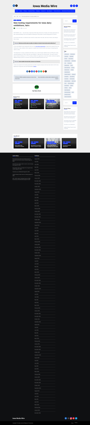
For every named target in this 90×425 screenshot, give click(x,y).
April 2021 (36, 335)
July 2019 (36, 393)
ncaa (65, 83)
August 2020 (37, 357)
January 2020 (37, 377)
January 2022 (37, 310)
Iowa (15, 20)
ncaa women (67, 85)
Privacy (75, 422)
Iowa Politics (49, 102)
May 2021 (36, 332)
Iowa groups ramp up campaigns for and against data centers (53, 146)
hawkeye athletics (67, 74)
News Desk (19, 28)
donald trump (67, 65)
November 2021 (38, 316)
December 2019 (38, 379)
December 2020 (38, 346)
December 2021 (38, 313)
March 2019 (37, 404)
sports (70, 87)
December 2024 (38, 214)
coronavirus (69, 63)
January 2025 (37, 211)
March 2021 (37, 338)
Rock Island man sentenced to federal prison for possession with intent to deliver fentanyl (69, 30)
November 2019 (38, 382)
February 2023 (37, 274)
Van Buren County (67, 94)
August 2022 (37, 291)
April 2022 (36, 302)
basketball (71, 56)
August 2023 (37, 258)
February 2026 (37, 175)
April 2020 (36, 368)
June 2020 (37, 363)
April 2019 (36, 401)
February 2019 (37, 407)
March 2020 (37, 371)
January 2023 (37, 277)
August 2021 (37, 324)
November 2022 (38, 283)
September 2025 (38, 189)
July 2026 (36, 161)
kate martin (66, 78)
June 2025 (37, 197)
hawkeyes (73, 74)
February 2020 (37, 374)
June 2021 (37, 330)
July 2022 (36, 294)
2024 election (73, 54)
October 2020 (37, 352)
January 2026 (37, 178)
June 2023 (37, 263)
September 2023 (38, 255)
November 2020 (38, 349)
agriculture (66, 56)
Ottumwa (66, 87)
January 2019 (37, 410)
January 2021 (37, 343)
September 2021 (38, 321)
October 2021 (37, 319)
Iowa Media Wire (45, 6)
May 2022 (36, 299)
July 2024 (36, 227)
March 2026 (37, 172)
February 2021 (37, 341)
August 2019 (37, 390)
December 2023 (38, 247)
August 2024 (37, 225)
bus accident (71, 58)
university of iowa (67, 92)
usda (72, 92)
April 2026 (36, 169)
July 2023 (36, 261)
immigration (66, 76)
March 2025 (37, 205)
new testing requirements (40, 46)
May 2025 (36, 200)
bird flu (66, 58)
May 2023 (36, 266)
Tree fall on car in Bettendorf (69, 42)
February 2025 (37, 208)
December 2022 (38, 280)
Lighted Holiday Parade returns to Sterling (20, 174)
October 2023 (37, 252)
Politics (54, 102)
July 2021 (36, 327)
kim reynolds (72, 78)
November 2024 (38, 216)
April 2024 (36, 236)
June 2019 (37, 396)
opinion (71, 85)
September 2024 (38, 222)
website (34, 66)
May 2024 (36, 233)
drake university (67, 67)
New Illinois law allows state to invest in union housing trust (36, 146)
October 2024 (37, 219)
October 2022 (37, 285)
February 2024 (37, 241)
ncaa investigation (71, 83)
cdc (65, 63)
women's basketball (68, 96)
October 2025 (37, 186)
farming (73, 67)
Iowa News (19, 20)
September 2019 (38, 388)
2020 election (67, 54)
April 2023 (36, 269)
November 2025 (38, 183)
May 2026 (36, 167)
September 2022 (38, 288)
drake (71, 65)
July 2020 (36, 360)
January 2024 (37, 244)
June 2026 (37, 164)
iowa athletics (72, 76)
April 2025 (36, 203)
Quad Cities (17, 102)
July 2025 (36, 194)
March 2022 (37, 305)
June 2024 (37, 230)
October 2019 (37, 385)
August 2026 (37, 158)
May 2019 (36, 399)
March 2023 (37, 272)
